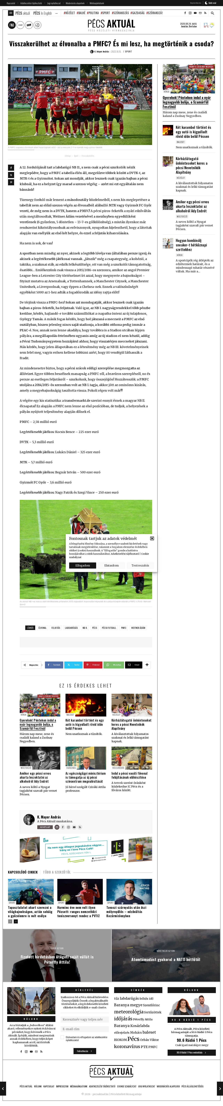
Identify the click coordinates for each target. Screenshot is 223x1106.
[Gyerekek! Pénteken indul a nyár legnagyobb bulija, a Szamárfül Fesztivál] (40, 705)
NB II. (85, 627)
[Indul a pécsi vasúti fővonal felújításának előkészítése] (132, 758)
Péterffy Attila (142, 1019)
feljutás (55, 627)
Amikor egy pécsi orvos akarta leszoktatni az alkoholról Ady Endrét (35, 777)
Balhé (81, 13)
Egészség (71, 767)
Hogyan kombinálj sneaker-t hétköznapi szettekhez (191, 245)
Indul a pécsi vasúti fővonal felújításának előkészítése (130, 775)
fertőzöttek (153, 1012)
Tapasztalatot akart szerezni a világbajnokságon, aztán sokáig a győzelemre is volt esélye (30, 911)
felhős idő (146, 998)
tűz (116, 999)
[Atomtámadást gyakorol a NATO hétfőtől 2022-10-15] (220, 1089)
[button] (152, 538)
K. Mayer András (49, 817)
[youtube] (195, 13)
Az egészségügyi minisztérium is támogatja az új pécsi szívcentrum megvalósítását (86, 777)
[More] (147, 665)
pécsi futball (109, 627)
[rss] (205, 13)
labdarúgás (71, 627)
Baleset (70, 714)
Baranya (122, 1026)
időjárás (123, 1019)
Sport (106, 13)
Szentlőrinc (151, 1005)
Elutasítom (111, 565)
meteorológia (129, 1012)
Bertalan (193, 26)
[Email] (57, 827)
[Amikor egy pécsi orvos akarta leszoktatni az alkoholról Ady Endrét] (40, 758)
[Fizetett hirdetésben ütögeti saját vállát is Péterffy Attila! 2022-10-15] (3, 1089)
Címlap (68, 156)
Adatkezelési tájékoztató (125, 553)
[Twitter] (11, 175)
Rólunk (31, 1018)
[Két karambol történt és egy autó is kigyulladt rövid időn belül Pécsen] (86, 705)
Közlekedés (118, 767)
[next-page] (16, 921)
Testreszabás (140, 565)
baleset (149, 1032)
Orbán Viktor (149, 1040)
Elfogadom (82, 565)
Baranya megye (128, 1005)
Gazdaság (138, 13)
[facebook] (185, 13)
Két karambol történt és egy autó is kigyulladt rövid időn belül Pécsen (85, 724)
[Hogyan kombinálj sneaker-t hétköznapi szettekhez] (168, 243)
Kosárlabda (139, 1026)
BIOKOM (120, 1040)
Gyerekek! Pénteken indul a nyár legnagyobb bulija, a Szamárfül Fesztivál (38, 724)
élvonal (43, 627)
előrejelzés (121, 1032)
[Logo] (111, 1072)
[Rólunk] (31, 1000)
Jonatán (184, 26)
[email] (200, 13)
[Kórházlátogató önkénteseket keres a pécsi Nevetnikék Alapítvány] (132, 705)
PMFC (123, 627)
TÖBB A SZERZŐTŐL (57, 872)
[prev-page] (10, 921)
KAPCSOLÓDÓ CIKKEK (23, 872)
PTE (144, 1047)
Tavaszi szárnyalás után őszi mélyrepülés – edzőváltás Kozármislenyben (126, 911)
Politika (94, 13)
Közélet (70, 13)
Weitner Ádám (138, 627)
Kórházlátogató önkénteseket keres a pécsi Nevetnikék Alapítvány (132, 724)
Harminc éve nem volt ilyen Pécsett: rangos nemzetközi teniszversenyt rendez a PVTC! (78, 911)
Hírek (23, 714)
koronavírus (127, 1046)
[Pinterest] (11, 182)
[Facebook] (11, 168)
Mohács (136, 1032)
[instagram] (190, 13)
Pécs (94, 627)
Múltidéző (26, 767)
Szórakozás (121, 13)
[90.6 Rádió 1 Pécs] (192, 1014)
